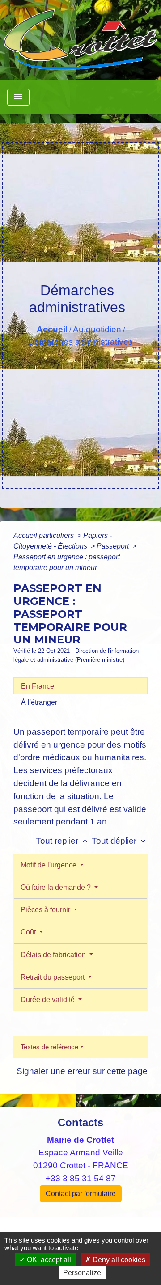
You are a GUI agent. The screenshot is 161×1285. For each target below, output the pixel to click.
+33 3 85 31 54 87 (81, 1178)
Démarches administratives (80, 342)
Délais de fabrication (54, 955)
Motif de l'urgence (49, 865)
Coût (29, 932)
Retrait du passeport (53, 977)
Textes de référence (49, 1047)
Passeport (114, 546)
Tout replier (62, 840)
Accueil (52, 329)
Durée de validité (48, 999)
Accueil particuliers (44, 535)
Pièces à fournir (46, 909)
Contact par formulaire (81, 1193)
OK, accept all (48, 1260)
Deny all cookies (118, 1260)
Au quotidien (97, 329)
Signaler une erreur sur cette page (82, 1071)
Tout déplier (120, 840)
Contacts (80, 1122)
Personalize (82, 1273)
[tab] (80, 685)
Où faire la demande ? (57, 887)
